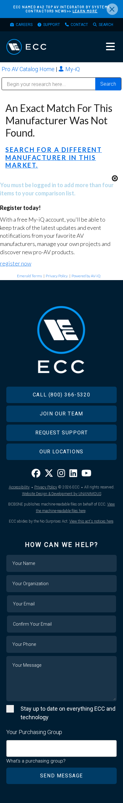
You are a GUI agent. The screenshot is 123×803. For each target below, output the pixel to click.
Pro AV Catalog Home (29, 69)
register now (15, 263)
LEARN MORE (85, 11)
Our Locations (61, 452)
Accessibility (19, 487)
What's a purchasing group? (36, 761)
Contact (79, 24)
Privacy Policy (57, 275)
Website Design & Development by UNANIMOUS (61, 494)
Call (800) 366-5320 (61, 395)
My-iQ (72, 69)
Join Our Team (61, 414)
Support (51, 24)
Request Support (61, 433)
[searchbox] (10, 745)
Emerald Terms (29, 275)
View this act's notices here (91, 521)
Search (106, 24)
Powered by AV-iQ (86, 275)
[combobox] (61, 748)
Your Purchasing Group (34, 732)
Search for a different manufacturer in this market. (53, 157)
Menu (110, 46)
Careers (24, 24)
